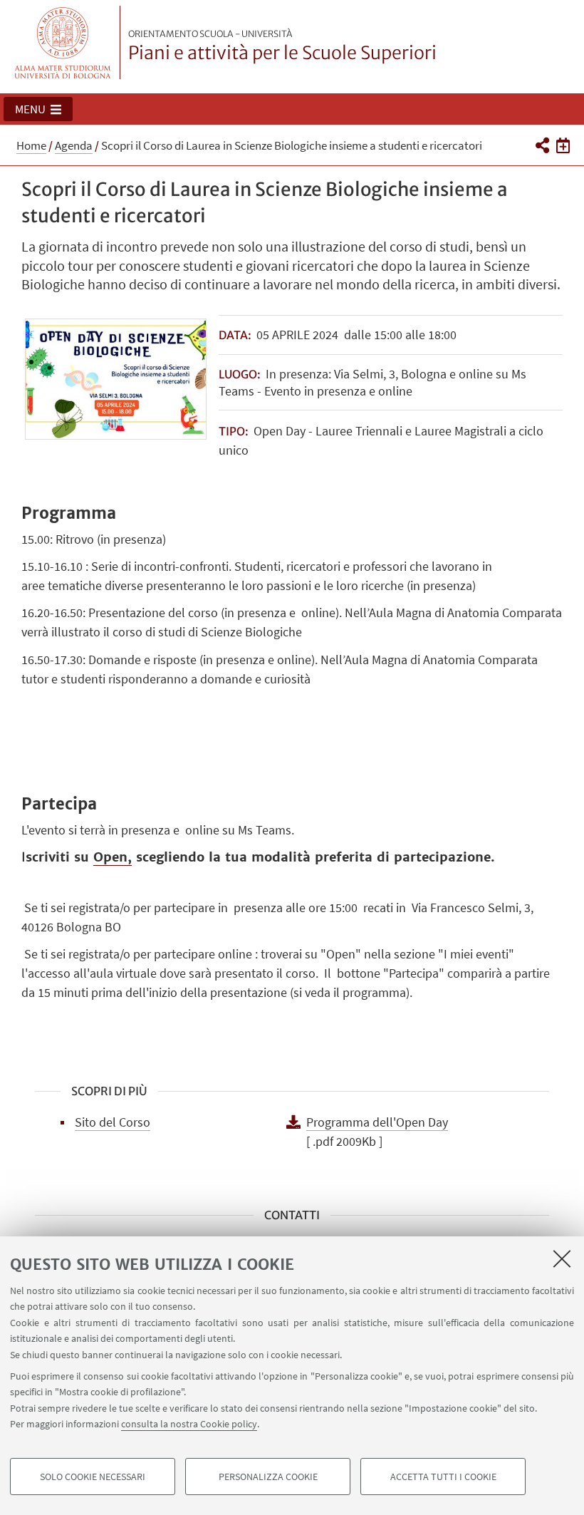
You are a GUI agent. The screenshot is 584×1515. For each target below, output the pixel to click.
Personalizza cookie (268, 1476)
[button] (38, 109)
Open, (112, 857)
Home (31, 145)
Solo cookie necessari (92, 1476)
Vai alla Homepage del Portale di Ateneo (63, 42)
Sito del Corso (112, 1122)
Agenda (74, 145)
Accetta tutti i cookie (443, 1476)
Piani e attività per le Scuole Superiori (282, 46)
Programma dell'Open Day (377, 1122)
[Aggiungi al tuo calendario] (563, 145)
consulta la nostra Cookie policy (189, 1423)
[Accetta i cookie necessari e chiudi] (562, 1258)
